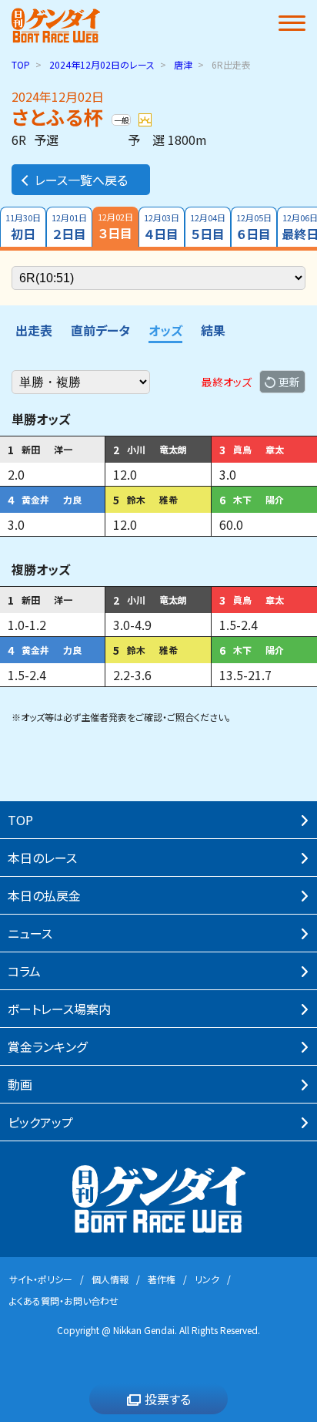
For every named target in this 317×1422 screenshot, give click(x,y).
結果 (213, 330)
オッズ (165, 330)
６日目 (254, 227)
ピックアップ (40, 1122)
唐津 (183, 64)
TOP (21, 64)
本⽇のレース (42, 857)
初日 (23, 227)
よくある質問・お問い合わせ (63, 1300)
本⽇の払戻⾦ (44, 895)
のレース (102, 64)
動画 (20, 1084)
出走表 (33, 330)
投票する (168, 1399)
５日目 (207, 227)
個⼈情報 (110, 1279)
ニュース (30, 933)
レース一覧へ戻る (81, 179)
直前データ (100, 330)
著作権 (161, 1279)
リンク (207, 1279)
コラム (24, 971)
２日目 (69, 227)
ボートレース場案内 (59, 1008)
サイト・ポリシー (40, 1279)
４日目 (161, 227)
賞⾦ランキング (47, 1046)
